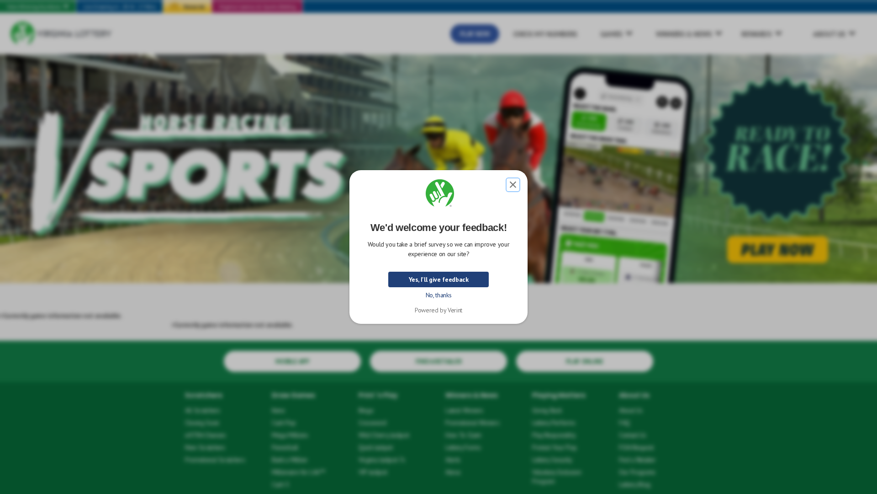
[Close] (512, 184)
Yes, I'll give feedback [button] (439, 279)
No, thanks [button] (439, 295)
